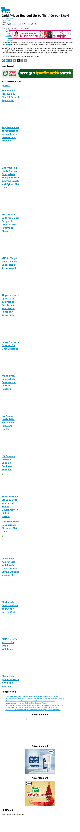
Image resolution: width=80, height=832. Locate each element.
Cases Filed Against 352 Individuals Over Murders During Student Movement (10, 567)
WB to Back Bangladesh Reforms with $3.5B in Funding (9, 382)
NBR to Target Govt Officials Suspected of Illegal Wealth (9, 263)
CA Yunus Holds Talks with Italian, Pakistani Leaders (8, 422)
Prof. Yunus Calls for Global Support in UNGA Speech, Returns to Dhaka (10, 223)
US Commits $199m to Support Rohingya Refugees (8, 462)
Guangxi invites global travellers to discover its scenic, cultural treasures (30, 701)
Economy (8, 36)
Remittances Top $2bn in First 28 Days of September (10, 95)
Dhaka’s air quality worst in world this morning (10, 681)
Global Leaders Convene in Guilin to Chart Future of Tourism (26, 703)
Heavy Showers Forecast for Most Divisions (10, 345)
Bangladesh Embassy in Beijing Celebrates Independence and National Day (31, 696)
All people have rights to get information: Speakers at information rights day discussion (10, 305)
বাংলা (6, 51)
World (7, 42)
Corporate (8, 38)
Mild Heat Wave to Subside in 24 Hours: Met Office (10, 526)
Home (7, 16)
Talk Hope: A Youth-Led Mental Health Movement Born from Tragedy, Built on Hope (34, 705)
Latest (7, 31)
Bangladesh (9, 40)
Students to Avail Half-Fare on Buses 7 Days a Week (10, 607)
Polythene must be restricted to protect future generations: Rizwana (10, 134)
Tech (7, 47)
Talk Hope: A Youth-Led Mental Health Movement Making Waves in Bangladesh (32, 710)
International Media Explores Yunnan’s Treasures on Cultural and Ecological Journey (34, 698)
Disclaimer (9, 18)
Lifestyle (8, 44)
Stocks (7, 33)
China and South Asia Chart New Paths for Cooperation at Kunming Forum (31, 707)
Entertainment (10, 49)
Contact (8, 20)
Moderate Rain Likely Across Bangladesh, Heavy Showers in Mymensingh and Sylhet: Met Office (10, 177)
